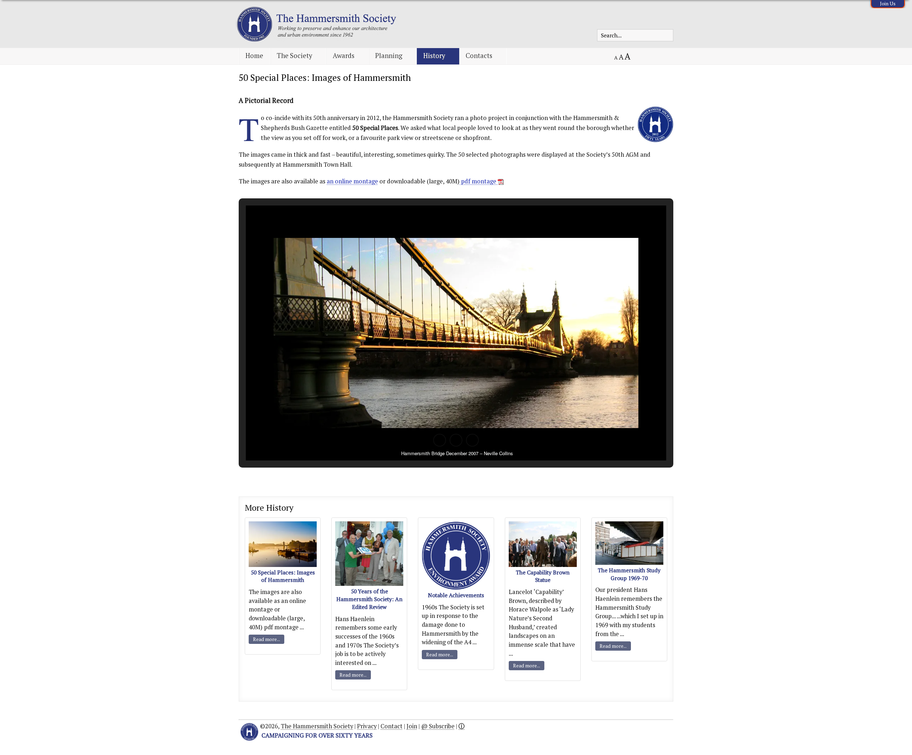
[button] (439, 440)
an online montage (352, 181)
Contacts (479, 55)
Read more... (266, 639)
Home (254, 55)
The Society (294, 55)
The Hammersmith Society (317, 726)
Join (411, 726)
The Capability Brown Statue (543, 576)
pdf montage (479, 181)
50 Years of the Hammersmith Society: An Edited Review (369, 599)
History (434, 55)
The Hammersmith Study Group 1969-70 (629, 574)
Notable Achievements (456, 595)
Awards (343, 55)
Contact (391, 726)
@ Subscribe (438, 726)
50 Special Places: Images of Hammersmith (325, 77)
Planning (389, 55)
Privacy (367, 726)
